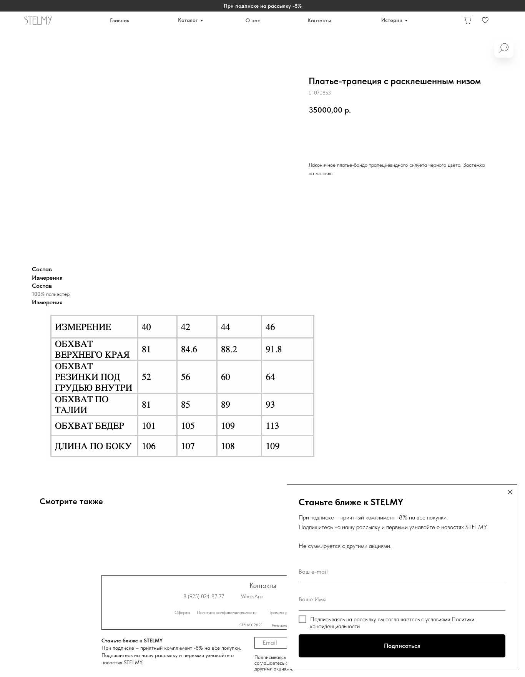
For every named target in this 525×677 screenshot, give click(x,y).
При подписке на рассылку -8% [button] (263, 6)
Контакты (319, 20)
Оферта (182, 612)
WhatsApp (252, 596)
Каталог (188, 20)
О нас (253, 20)
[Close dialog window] (510, 492)
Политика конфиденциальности (227, 612)
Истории (391, 20)
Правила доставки (284, 612)
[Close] (512, 6)
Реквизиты (279, 625)
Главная (120, 20)
